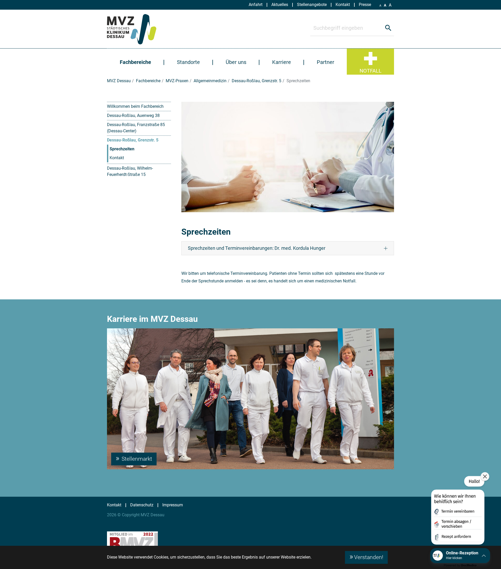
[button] (457, 511)
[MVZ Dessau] (138, 29)
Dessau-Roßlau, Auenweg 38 (133, 115)
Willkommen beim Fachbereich (135, 106)
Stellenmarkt (136, 459)
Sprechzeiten (122, 148)
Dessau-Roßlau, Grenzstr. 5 (132, 140)
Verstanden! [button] (368, 557)
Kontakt (117, 157)
